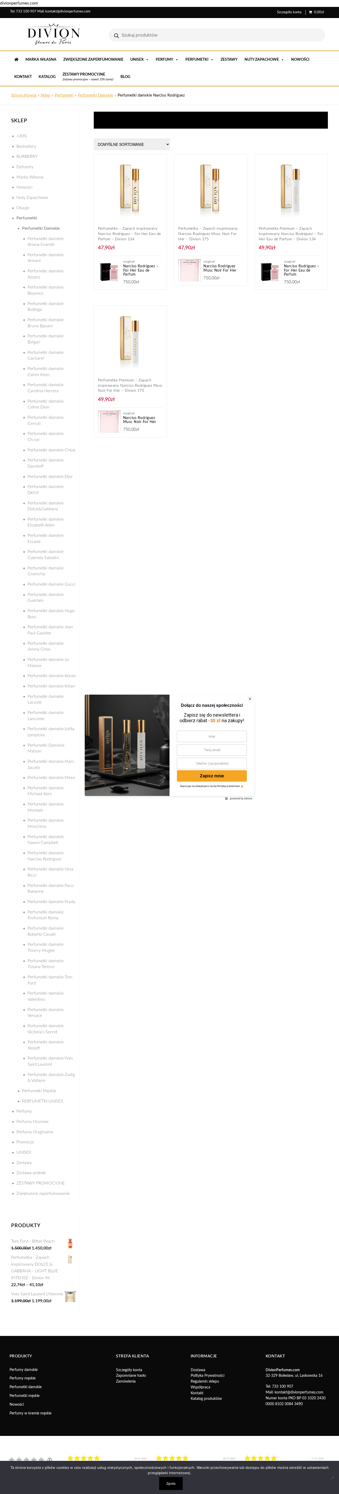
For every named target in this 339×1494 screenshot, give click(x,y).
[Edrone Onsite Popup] (169, 747)
